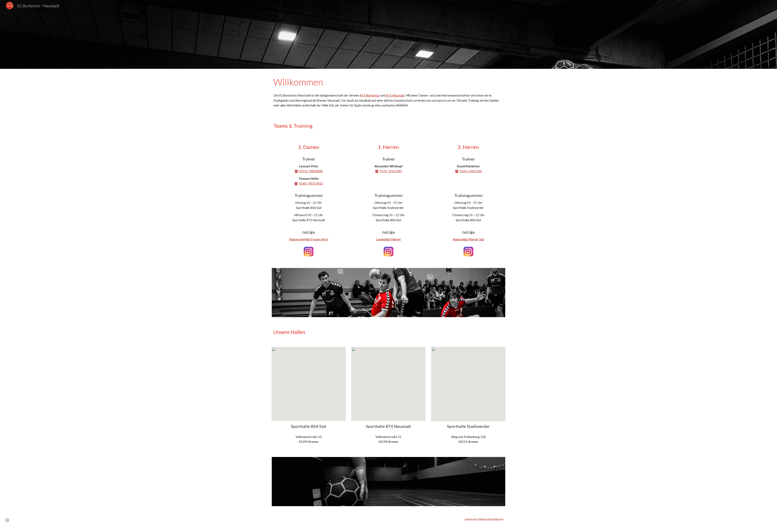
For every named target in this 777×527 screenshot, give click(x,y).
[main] (388, 82)
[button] (7, 520)
